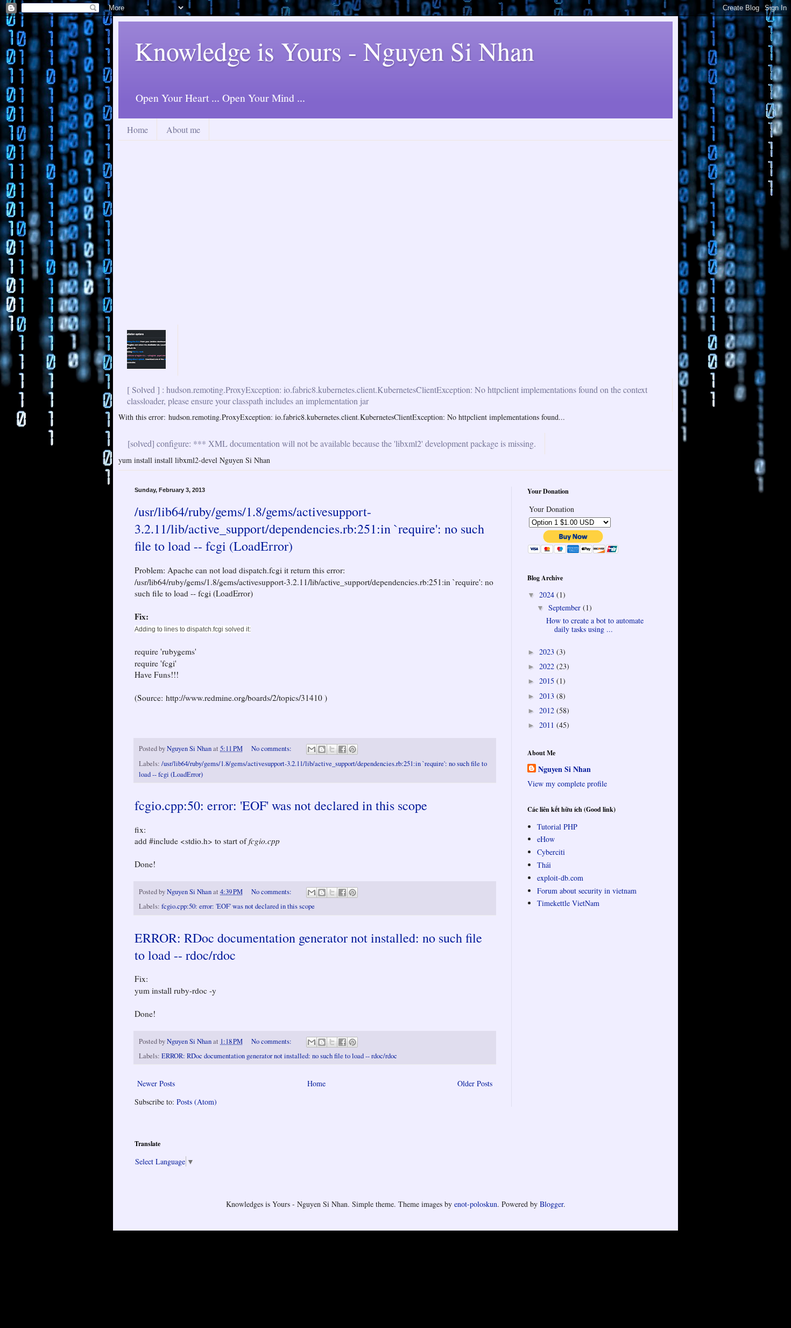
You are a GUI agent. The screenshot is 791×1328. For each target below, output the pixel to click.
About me (183, 129)
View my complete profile (567, 783)
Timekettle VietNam (568, 903)
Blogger (551, 1204)
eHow (546, 839)
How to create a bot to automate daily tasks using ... (595, 625)
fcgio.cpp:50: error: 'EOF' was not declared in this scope (281, 805)
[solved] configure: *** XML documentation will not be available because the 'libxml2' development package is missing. (332, 443)
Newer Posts (156, 1083)
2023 (547, 652)
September (565, 607)
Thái (544, 865)
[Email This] (311, 749)
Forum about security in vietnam (587, 891)
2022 (547, 666)
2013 (547, 696)
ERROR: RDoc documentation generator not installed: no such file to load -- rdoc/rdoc (279, 1055)
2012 (547, 710)
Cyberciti (551, 852)
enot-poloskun (475, 1204)
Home (137, 129)
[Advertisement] (395, 242)
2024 (547, 594)
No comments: (272, 748)
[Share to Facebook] (342, 749)
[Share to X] (332, 749)
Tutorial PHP (557, 826)
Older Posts (474, 1083)
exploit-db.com (560, 878)
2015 (547, 681)
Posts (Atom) (196, 1102)
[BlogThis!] (321, 749)
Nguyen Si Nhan (564, 769)
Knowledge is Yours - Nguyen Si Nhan (334, 50)
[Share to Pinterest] (352, 749)
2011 (547, 725)
